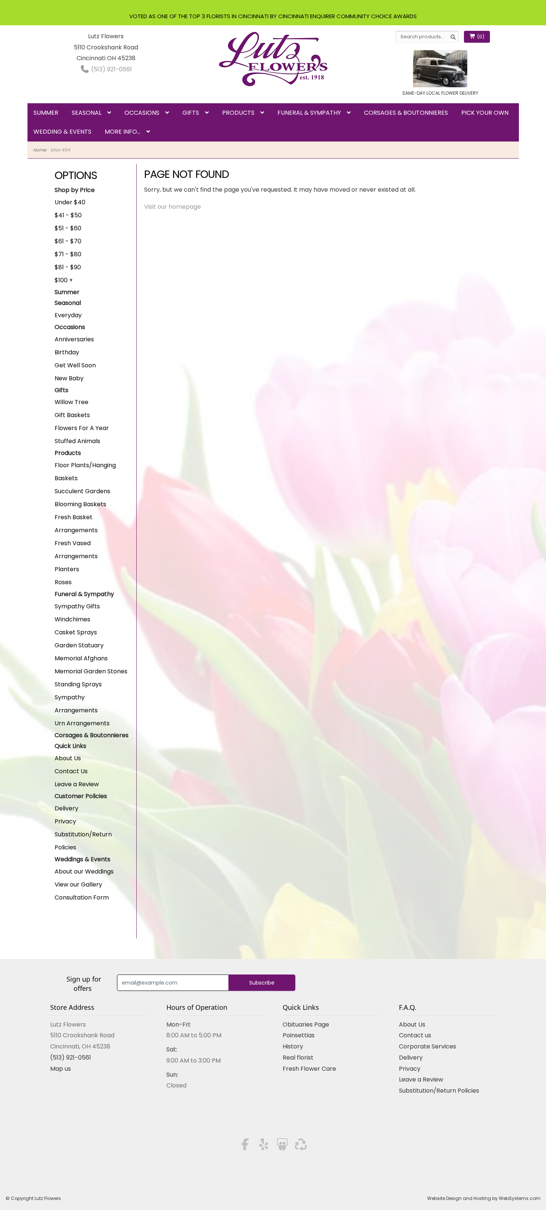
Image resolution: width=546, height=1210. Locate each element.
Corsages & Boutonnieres (406, 112)
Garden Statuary (79, 645)
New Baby (69, 378)
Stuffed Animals (77, 441)
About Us (68, 758)
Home (39, 150)
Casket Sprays (76, 632)
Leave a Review (77, 784)
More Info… (122, 131)
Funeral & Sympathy (309, 112)
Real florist (298, 1057)
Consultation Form (82, 897)
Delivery (66, 808)
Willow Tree (71, 402)
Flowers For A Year (82, 428)
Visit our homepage (172, 206)
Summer (45, 112)
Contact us (415, 1035)
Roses (63, 582)
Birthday (67, 352)
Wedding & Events (62, 131)
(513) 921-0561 (111, 69)
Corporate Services (427, 1046)
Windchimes (72, 619)
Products (238, 112)
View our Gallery (78, 884)
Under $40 (70, 202)
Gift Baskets (72, 415)
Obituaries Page (306, 1024)
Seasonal (86, 112)
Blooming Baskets (80, 504)
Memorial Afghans (81, 658)
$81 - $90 (68, 267)
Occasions (141, 112)
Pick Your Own (484, 112)
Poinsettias (299, 1035)
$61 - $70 (68, 241)
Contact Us (71, 771)
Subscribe (261, 982)
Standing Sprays (78, 684)
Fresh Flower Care (309, 1068)
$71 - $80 (68, 254)
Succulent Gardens (82, 491)
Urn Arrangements (82, 723)
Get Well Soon (75, 365)
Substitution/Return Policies (439, 1090)
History (293, 1046)
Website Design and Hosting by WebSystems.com (483, 1198)
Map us (60, 1068)
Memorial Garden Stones (91, 671)
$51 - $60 (68, 228)
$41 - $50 (68, 215)
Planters (67, 569)
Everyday (68, 315)
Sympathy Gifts (77, 606)
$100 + (64, 280)
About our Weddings (84, 871)
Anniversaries (74, 339)
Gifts (190, 112)
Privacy (65, 821)
